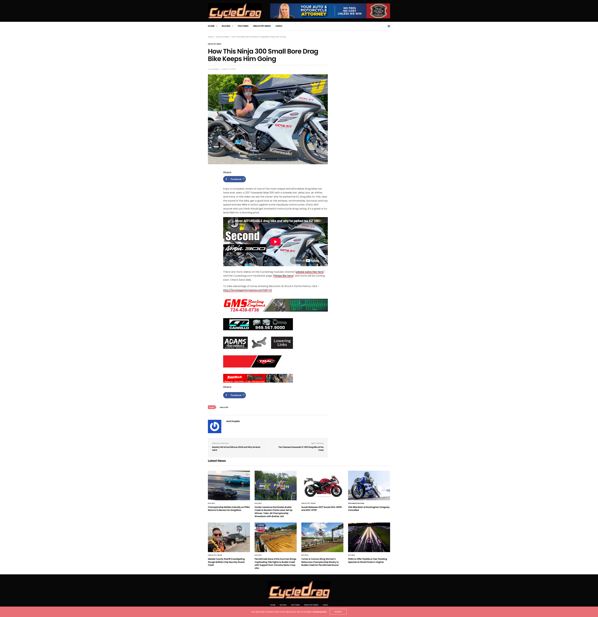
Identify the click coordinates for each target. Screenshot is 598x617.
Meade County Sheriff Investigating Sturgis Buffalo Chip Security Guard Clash (226, 562)
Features (243, 26)
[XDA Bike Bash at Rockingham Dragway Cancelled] (369, 485)
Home (211, 26)
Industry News (262, 26)
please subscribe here (309, 272)
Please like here (283, 276)
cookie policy (319, 611)
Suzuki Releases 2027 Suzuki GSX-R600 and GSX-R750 (321, 509)
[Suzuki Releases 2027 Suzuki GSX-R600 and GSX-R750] (322, 485)
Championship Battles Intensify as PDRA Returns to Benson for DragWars (229, 509)
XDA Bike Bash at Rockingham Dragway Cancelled (369, 509)
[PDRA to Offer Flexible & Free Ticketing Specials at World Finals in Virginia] (369, 537)
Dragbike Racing (356, 503)
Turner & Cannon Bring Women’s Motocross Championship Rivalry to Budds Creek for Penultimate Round (320, 562)
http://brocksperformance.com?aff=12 (247, 290)
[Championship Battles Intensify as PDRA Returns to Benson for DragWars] (229, 485)
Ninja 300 (224, 407)
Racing (226, 26)
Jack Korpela (213, 69)
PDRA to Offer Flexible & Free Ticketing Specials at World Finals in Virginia (367, 560)
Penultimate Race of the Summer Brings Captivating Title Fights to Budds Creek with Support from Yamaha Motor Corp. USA (275, 563)
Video (278, 26)
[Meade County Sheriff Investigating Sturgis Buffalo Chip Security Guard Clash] (229, 537)
